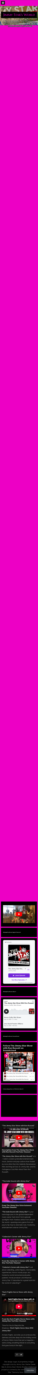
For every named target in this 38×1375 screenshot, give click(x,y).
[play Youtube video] (19, 914)
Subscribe (30, 1370)
